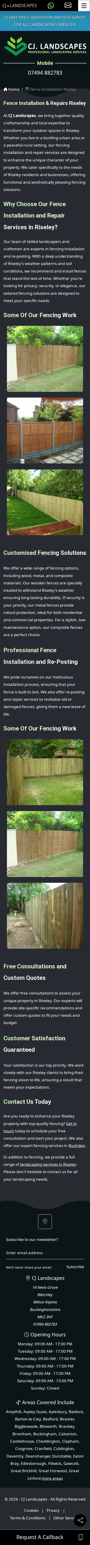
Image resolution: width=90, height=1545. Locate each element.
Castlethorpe (22, 1441)
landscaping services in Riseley (48, 1164)
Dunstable (61, 1456)
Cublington (64, 1448)
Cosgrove (24, 1448)
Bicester (67, 1419)
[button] (45, 1221)
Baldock (76, 1411)
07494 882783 (45, 72)
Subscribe (75, 1266)
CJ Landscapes (19, 5)
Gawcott (70, 1463)
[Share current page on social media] (80, 1520)
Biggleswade (26, 1426)
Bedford (50, 1419)
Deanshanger (37, 1456)
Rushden (77, 1145)
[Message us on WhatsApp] (51, 5)
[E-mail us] (68, 5)
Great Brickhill (23, 1470)
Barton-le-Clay (28, 1419)
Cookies (31, 1510)
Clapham (70, 1441)
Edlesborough (33, 1463)
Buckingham (45, 1433)
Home (13, 89)
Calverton (68, 1433)
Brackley (66, 1426)
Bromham (21, 1433)
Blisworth (48, 1426)
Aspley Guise (35, 1411)
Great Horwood (53, 1470)
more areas (52, 1478)
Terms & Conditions (27, 1517)
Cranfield (43, 1448)
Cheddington (48, 1441)
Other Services (66, 1517)
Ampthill (13, 1411)
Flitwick (54, 1463)
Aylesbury (58, 1411)
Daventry (14, 1456)
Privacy (53, 1510)
